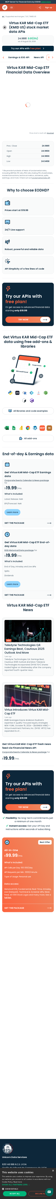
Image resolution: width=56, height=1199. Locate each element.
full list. (8, 897)
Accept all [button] (15, 1193)
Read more (17, 1182)
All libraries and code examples (30, 410)
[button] (28, 1184)
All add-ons (30, 438)
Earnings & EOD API (18, 57)
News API (39, 57)
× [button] (53, 1171)
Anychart (50, 133)
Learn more (46, 2)
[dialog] (28, 1183)
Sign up (48, 7)
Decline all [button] (40, 1193)
